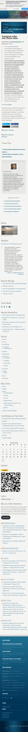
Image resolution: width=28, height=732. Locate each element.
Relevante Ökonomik (10, 548)
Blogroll (5, 389)
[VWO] (5, 8)
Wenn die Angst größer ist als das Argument (14, 288)
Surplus (5, 558)
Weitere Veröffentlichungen (10, 410)
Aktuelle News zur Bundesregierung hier (11, 244)
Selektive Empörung (8, 286)
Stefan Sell (7, 620)
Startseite (7, 727)
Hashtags (6, 360)
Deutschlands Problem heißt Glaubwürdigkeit (14, 283)
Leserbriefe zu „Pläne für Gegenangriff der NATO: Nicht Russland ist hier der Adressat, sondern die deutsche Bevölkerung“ (14, 528)
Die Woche (7, 358)
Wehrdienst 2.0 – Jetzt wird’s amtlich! (16, 673)
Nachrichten (5, 130)
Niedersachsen (8, 348)
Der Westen (9, 104)
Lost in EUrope (8, 579)
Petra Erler (7, 600)
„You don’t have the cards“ (11, 203)
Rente (5, 372)
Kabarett (5, 351)
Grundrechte (6, 344)
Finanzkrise (5, 134)
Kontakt (5, 435)
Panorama (5, 368)
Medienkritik (6, 354)
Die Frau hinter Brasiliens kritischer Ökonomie (15, 561)
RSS (2, 306)
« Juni (2, 461)
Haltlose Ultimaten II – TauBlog (8, 687)
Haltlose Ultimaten (20, 687)
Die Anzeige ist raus (17, 326)
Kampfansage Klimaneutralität (12, 201)
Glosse (4, 342)
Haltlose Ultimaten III (21, 682)
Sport (4, 376)
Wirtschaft (11, 130)
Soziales (5, 371)
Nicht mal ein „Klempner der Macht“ (12, 291)
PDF (10, 143)
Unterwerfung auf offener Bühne (12, 206)
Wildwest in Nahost (8, 293)
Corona (6, 395)
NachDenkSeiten (9, 523)
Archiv (4, 386)
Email (10, 306)
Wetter (6, 365)
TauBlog (10, 29)
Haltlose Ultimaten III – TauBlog (8, 685)
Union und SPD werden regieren (12, 208)
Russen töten (6, 603)
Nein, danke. (16, 8)
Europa (4, 339)
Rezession (10, 134)
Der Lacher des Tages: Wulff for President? (13, 428)
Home (4, 29)
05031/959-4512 (5, 715)
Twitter (4, 306)
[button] (6, 124)
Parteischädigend (7, 438)
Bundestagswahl (8, 393)
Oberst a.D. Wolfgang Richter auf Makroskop (15, 273)
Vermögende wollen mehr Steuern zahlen (10, 37)
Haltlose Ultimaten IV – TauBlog (11, 329)
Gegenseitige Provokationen (11, 211)
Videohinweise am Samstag (10, 541)
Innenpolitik (6, 347)
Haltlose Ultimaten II (21, 685)
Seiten (4, 391)
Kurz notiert (7, 363)
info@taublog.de (5, 717)
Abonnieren (6, 517)
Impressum (12, 727)
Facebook (7, 306)
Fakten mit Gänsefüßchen (18, 315)
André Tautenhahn (16, 42)
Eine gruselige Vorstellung (11, 690)
